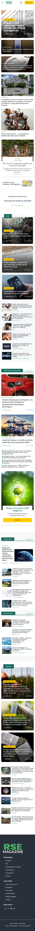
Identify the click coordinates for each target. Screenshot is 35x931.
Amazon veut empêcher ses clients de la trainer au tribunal (22, 345)
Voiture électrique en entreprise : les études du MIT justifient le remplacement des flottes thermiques (17, 403)
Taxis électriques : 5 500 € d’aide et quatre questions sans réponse (15, 466)
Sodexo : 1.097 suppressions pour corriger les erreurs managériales (14, 26)
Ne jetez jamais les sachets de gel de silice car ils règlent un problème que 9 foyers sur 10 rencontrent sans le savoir (17, 752)
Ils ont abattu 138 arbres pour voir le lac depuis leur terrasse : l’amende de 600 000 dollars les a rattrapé (22, 819)
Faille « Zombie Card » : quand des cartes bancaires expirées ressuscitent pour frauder (22, 306)
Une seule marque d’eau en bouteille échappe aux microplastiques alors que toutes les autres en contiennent (22, 592)
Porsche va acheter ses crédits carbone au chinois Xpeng (21, 354)
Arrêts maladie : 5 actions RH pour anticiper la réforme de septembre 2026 (15, 264)
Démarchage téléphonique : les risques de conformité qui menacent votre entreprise (22, 780)
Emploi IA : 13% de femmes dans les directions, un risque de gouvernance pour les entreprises (22, 316)
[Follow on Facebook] (12, 205)
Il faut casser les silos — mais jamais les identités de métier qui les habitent (15, 135)
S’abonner (17, 520)
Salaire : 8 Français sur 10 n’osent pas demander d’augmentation (21, 335)
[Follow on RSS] (22, 205)
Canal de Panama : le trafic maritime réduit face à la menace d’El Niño (17, 441)
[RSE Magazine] (9, 2)
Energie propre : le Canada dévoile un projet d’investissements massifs (16, 457)
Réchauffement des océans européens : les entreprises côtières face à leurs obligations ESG (17, 452)
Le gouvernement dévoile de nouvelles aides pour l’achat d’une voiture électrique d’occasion (17, 461)
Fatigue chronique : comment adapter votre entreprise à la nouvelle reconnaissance (21, 622)
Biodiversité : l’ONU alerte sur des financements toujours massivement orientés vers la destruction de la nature (8, 554)
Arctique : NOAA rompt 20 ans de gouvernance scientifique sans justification (21, 640)
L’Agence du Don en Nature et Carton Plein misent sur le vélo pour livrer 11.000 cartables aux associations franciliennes (22, 571)
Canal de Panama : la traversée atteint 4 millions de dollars (22, 649)
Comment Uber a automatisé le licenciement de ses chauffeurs (16, 292)
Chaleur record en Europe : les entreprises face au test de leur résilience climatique (22, 809)
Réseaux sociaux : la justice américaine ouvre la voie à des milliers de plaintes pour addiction (22, 790)
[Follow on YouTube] (19, 205)
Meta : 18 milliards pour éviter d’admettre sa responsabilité (17, 50)
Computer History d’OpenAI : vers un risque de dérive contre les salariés (22, 325)
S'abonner (29, 2)
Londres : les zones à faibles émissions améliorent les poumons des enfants (22, 631)
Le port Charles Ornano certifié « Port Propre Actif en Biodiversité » (22, 799)
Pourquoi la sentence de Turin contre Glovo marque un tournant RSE (17, 235)
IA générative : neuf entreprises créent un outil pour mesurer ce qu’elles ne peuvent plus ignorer (22, 603)
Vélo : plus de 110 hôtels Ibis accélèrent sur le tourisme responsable (17, 164)
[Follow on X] (16, 205)
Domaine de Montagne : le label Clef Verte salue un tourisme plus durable (21, 581)
